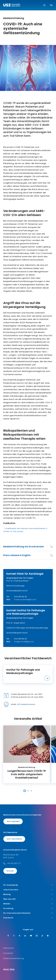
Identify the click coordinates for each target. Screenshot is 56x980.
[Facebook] (8, 935)
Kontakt (10, 871)
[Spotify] (48, 935)
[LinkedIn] (25, 935)
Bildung (7, 894)
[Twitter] (14, 935)
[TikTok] (42, 935)
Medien (6, 904)
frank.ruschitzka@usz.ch (25, 599)
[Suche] (44, 5)
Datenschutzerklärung (13, 958)
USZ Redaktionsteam (26, 704)
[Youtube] (31, 935)
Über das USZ (9, 899)
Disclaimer (8, 953)
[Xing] (19, 935)
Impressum (8, 948)
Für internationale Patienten (16, 913)
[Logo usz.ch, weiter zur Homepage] (11, 5)
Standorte (8, 918)
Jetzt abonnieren (14, 839)
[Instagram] (37, 935)
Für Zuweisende (10, 885)
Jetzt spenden (13, 821)
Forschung (8, 908)
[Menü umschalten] (51, 5)
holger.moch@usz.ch (24, 641)
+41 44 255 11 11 (14, 863)
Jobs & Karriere (10, 890)
